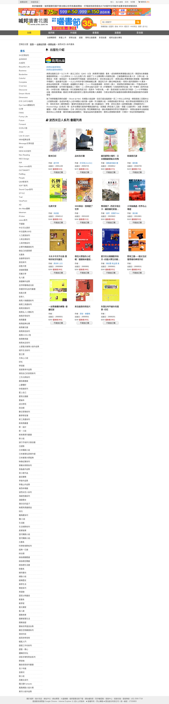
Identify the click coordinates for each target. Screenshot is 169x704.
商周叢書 (22, 320)
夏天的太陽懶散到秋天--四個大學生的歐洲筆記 (110, 259)
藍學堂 (21, 603)
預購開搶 (104, 26)
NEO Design (24, 159)
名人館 (21, 277)
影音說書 (102, 37)
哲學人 (21, 297)
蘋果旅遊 (22, 622)
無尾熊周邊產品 (25, 507)
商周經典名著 (24, 323)
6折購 (132, 2)
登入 (112, 2)
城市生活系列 (24, 350)
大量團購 (64, 699)
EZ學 (21, 109)
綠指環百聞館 (24, 561)
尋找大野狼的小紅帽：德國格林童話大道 (84, 259)
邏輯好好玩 (23, 653)
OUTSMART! (24, 170)
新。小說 (22, 431)
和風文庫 (22, 293)
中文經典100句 (25, 231)
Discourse (23, 90)
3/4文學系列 (24, 55)
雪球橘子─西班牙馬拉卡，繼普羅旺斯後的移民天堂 (110, 209)
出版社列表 (41, 44)
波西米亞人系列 (25, 492)
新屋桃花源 (132, 156)
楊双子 (126, 26)
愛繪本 (21, 400)
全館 (29, 33)
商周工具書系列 (25, 304)
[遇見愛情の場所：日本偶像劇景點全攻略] (111, 140)
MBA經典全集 (24, 140)
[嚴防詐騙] (84, 6)
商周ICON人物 (25, 335)
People (22, 178)
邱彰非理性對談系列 (27, 657)
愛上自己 (22, 392)
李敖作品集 (23, 481)
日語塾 (21, 446)
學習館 (21, 366)
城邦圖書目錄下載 (76, 699)
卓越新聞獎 (23, 270)
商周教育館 (23, 339)
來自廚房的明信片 (83, 306)
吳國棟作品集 (24, 281)
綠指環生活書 (24, 565)
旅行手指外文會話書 (27, 442)
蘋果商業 (22, 615)
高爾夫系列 (23, 680)
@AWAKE (23, 59)
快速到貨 (34, 2)
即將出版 (72, 37)
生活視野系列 (24, 527)
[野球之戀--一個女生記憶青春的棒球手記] (137, 240)
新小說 (21, 438)
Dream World (24, 94)
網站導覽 (55, 699)
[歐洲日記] (58, 140)
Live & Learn (24, 136)
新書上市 (62, 37)
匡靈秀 (111, 26)
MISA (121, 26)
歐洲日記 (52, 156)
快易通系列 (23, 389)
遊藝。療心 (23, 649)
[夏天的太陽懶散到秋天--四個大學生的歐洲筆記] (111, 240)
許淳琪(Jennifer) (86, 163)
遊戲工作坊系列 (25, 645)
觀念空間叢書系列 (26, 630)
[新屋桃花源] (137, 140)
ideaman (22, 212)
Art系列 (22, 63)
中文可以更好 (24, 228)
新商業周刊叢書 (25, 435)
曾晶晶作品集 (24, 469)
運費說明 (23, 2)
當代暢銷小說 (24, 534)
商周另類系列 (24, 308)
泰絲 (116, 26)
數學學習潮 (23, 415)
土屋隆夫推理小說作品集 (29, 346)
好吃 (21, 362)
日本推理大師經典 (26, 458)
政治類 (21, 408)
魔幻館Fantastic (25, 684)
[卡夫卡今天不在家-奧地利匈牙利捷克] (58, 240)
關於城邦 (30, 699)
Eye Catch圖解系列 (27, 105)
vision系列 (23, 220)
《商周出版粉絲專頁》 (54, 70)
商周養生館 (23, 327)
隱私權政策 (89, 699)
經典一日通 (23, 550)
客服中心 (108, 699)
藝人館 (21, 611)
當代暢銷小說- (25, 538)
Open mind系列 (25, 166)
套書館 (95, 33)
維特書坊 (22, 573)
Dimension (23, 97)
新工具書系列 (24, 419)
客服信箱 (117, 699)
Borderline (23, 74)
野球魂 (21, 661)
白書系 (21, 542)
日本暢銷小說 (24, 450)
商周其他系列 (24, 331)
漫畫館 (117, 33)
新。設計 (22, 427)
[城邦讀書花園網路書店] (33, 23)
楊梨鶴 (135, 163)
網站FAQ (47, 699)
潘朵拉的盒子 (24, 504)
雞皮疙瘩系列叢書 (26, 665)
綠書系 (21, 569)
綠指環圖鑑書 (24, 557)
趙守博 (56, 163)
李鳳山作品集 (24, 484)
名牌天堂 (52, 206)
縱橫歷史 (22, 580)
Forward (22, 124)
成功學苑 (22, 404)
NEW (21, 147)
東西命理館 (23, 488)
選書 (81, 37)
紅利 (126, 2)
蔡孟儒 (115, 263)
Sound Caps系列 (26, 189)
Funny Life (23, 117)
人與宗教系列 (24, 243)
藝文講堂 (22, 607)
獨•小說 (22, 519)
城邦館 (51, 33)
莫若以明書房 (24, 596)
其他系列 (22, 262)
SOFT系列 (23, 185)
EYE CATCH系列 (26, 101)
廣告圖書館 (23, 381)
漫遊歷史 (22, 500)
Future (21, 120)
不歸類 (21, 224)
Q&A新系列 (23, 182)
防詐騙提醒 (99, 699)
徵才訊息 (38, 699)
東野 (140, 26)
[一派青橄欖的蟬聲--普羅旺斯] (58, 290)
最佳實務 (22, 477)
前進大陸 (22, 266)
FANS (21, 113)
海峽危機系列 (24, 496)
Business (22, 71)
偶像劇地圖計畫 (112, 163)
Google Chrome (51, 701)
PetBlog (22, 174)
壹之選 (21, 354)
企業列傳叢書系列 (26, 247)
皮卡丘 (145, 26)
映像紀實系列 (24, 461)
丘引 (61, 263)
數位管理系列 (24, 412)
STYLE (22, 193)
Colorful (22, 78)
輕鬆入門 (22, 642)
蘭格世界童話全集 (26, 626)
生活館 (21, 523)
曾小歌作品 (23, 473)
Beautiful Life (24, 67)
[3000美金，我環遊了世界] (84, 190)
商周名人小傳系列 (26, 312)
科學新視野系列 (25, 546)
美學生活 (22, 584)
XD (20, 205)
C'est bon (23, 86)
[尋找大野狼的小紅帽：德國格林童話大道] (84, 240)
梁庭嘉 (56, 213)
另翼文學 (22, 274)
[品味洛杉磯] (84, 140)
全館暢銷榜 (51, 37)
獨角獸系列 (23, 515)
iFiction (22, 216)
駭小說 (21, 676)
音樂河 (21, 672)
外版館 (73, 33)
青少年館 (22, 668)
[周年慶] (84, 12)
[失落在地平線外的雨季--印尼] (111, 290)
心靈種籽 (22, 385)
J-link (21, 132)
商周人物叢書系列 (26, 300)
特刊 (21, 511)
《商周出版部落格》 (53, 67)
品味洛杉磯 (80, 156)
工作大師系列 (24, 377)
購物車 (145, 2)
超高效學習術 (24, 638)
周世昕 (56, 263)
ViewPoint (23, 201)
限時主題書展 (90, 37)
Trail (20, 197)
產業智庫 (22, 530)
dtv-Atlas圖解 (24, 208)
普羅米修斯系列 (25, 465)
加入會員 (119, 2)
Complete (23, 82)
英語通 (21, 592)
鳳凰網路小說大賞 (26, 688)
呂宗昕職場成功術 (26, 285)
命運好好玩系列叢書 (27, 289)
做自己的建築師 (25, 251)
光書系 (21, 254)
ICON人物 (23, 128)
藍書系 (21, 599)
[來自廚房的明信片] (84, 290)
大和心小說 (23, 358)
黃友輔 (135, 213)
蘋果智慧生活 (24, 619)
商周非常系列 (24, 316)
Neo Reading (24, 155)
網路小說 (22, 576)
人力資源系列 (24, 235)
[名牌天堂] (58, 190)
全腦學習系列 (24, 258)
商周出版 (52, 44)
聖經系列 (22, 588)
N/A (20, 162)
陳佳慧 (109, 263)
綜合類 (21, 553)
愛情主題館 (23, 396)
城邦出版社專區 (115, 37)
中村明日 (133, 26)
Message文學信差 (26, 143)
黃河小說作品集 (25, 691)
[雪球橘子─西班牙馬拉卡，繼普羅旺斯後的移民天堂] (111, 190)
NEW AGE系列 (25, 151)
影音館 (140, 33)
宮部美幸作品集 (25, 369)
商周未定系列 (24, 343)
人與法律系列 (24, 239)
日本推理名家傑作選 (27, 454)
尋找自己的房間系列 (27, 373)
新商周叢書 (23, 423)
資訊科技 (22, 634)
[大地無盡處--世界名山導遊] (137, 190)
